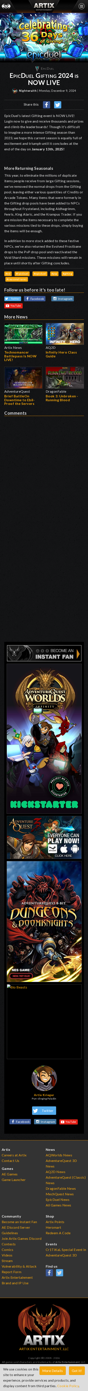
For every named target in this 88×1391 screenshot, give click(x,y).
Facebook (37, 298)
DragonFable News (61, 1188)
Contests (9, 1244)
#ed (8, 273)
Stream (7, 1261)
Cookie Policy (68, 1386)
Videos (7, 1255)
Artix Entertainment (67, 1362)
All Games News (58, 1205)
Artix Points (55, 1222)
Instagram (65, 298)
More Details (52, 1371)
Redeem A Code (58, 1233)
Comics (7, 1249)
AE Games (10, 1174)
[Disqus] (44, 469)
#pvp (54, 273)
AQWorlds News (59, 1155)
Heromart (53, 1227)
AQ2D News (56, 1172)
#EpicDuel (22, 273)
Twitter (15, 298)
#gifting (67, 273)
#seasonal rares (17, 279)
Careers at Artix (14, 1155)
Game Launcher (14, 1180)
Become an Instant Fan (19, 1222)
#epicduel (40, 273)
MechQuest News (60, 1194)
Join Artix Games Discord (22, 1238)
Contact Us (10, 1161)
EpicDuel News (58, 1199)
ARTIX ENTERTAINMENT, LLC (44, 1349)
